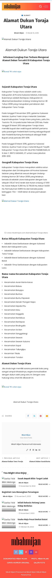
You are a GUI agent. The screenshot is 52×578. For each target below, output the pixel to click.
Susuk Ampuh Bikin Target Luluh (33, 478)
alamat (27, 15)
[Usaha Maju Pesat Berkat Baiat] (9, 523)
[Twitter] (34, 415)
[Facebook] (28, 415)
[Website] (27, 450)
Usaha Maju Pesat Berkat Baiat (32, 519)
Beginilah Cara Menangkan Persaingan (20, 492)
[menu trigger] (45, 6)
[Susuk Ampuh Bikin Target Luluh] (9, 482)
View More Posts (26, 438)
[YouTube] (39, 450)
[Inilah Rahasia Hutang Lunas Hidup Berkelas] (9, 506)
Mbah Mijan (19, 33)
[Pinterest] (40, 415)
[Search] (40, 6)
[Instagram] (33, 450)
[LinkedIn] (36, 450)
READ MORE (43, 484)
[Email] (46, 415)
